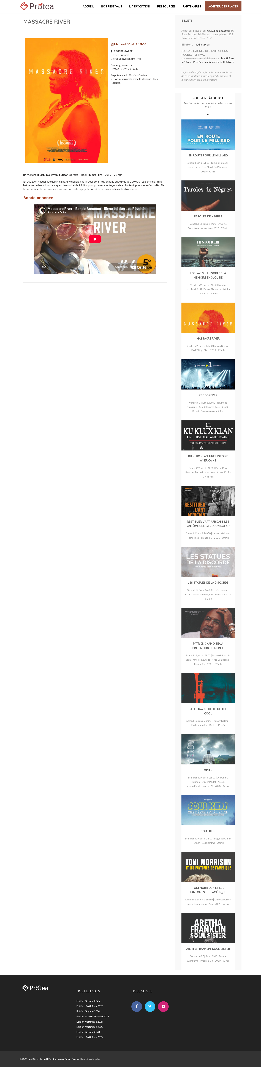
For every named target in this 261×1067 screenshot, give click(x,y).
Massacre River (208, 338)
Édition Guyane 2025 (88, 1000)
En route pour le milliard (208, 155)
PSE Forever (208, 395)
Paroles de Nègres (208, 216)
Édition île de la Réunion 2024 (93, 1016)
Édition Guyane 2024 (88, 1011)
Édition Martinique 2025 (90, 1006)
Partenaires (192, 6)
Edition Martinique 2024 (90, 1021)
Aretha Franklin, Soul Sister (208, 949)
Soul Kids (208, 831)
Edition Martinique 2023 (90, 1026)
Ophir (208, 770)
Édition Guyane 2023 (88, 1031)
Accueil (88, 6)
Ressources (166, 6)
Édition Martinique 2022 (90, 1037)
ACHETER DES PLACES (223, 6)
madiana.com (202, 44)
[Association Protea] (37, 11)
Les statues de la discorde (208, 582)
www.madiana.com (218, 30)
